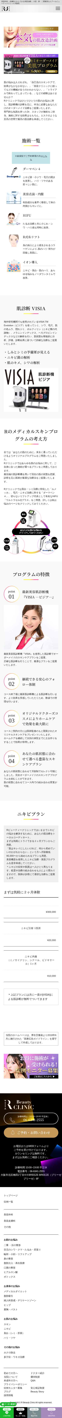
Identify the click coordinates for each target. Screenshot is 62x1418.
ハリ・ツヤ (9, 1337)
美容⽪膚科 (9, 1220)
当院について (11, 1377)
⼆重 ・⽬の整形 (12, 1245)
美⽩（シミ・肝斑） (14, 1333)
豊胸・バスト (11, 1309)
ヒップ (7, 1305)
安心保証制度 (37, 1388)
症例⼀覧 (8, 1201)
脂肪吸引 (8, 1296)
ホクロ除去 (9, 1352)
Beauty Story (37, 1391)
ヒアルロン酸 (11, 1272)
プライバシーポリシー (15, 1384)
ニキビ (7, 1328)
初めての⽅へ (11, 1373)
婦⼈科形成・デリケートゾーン (20, 1300)
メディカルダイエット (15, 1291)
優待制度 (35, 1377)
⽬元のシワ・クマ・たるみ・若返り (22, 1249)
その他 (7, 1227)
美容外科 (8, 1214)
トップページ (11, 1195)
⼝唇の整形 (9, 1267)
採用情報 (8, 1395)
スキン (7, 1324)
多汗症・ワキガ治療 (14, 1357)
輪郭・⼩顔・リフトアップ (18, 1254)
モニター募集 (20, 1412)
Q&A (33, 1380)
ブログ (7, 1391)
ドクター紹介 (37, 1373)
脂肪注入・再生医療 (14, 1263)
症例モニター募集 (13, 1388)
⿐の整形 (8, 1258)
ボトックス (9, 1276)
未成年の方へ (11, 1380)
